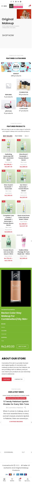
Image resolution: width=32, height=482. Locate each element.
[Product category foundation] (23, 88)
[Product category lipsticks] (8, 107)
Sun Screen (8, 162)
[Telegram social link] (20, 1)
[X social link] (13, 1)
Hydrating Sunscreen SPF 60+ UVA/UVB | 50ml (8, 157)
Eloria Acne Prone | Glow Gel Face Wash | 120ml (24, 217)
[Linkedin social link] (18, 1)
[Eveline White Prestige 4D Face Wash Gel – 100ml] (23, 241)
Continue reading (16, 422)
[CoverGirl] (8, 452)
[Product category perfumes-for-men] (8, 89)
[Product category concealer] (23, 105)
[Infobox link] (16, 325)
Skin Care (24, 162)
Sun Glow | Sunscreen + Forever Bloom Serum (24, 188)
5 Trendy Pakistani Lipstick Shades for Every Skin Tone (16, 402)
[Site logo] (16, 6)
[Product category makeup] (16, 70)
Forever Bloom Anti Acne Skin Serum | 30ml (8, 252)
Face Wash (23, 222)
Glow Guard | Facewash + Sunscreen (8, 187)
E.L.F (23, 452)
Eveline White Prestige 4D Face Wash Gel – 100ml (23, 252)
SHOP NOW (8, 35)
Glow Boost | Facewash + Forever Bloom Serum (24, 157)
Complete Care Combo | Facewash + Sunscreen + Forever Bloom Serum (8, 220)
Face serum (8, 256)
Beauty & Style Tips (13, 398)
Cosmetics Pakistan (15, 408)
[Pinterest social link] (16, 1)
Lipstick (23, 398)
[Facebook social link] (11, 1)
